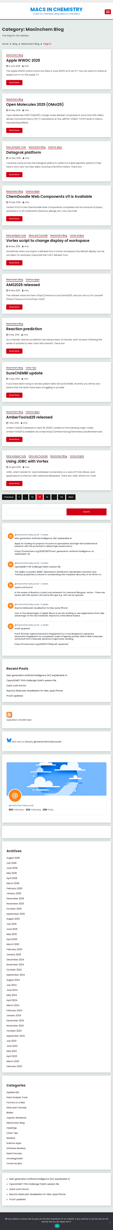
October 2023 (13, 1030)
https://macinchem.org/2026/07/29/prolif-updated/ (41, 644)
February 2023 (14, 1066)
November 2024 (15, 964)
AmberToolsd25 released (29, 417)
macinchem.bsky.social (21, 805)
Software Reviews (16, 1148)
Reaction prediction (24, 328)
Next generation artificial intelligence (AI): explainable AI (36, 675)
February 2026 (14, 888)
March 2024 (12, 1005)
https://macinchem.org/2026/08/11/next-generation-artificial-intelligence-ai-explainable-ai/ (54, 552)
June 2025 (12, 929)
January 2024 (13, 1015)
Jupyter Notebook (16, 1117)
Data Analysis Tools (16, 147)
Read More (14, 82)
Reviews (10, 1138)
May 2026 (11, 873)
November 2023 (15, 1025)
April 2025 (11, 939)
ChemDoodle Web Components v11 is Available (49, 196)
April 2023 (11, 1056)
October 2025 (14, 908)
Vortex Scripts (77, 235)
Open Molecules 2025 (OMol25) (35, 104)
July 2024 (11, 985)
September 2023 (15, 1035)
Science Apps (55, 147)
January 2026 (13, 893)
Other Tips (31, 367)
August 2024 (13, 980)
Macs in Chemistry (56, 9)
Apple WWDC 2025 (23, 60)
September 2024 (15, 974)
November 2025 (15, 903)
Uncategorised (14, 1158)
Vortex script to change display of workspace (47, 240)
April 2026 (11, 878)
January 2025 (13, 954)
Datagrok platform (23, 152)
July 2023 (11, 1040)
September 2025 (15, 913)
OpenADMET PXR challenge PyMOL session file (31, 680)
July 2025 (11, 924)
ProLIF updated (14, 695)
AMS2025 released (23, 284)
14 (47, 497)
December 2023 (15, 1020)
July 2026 (11, 863)
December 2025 (15, 898)
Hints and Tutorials (38, 235)
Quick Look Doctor (16, 685)
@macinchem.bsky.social (47, 741)
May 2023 (11, 1051)
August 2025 (13, 918)
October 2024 (14, 969)
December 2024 (15, 959)
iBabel (9, 1112)
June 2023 (11, 1046)
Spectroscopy (14, 1153)
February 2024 (14, 1010)
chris (26, 66)
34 (61, 497)
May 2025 (11, 934)
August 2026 (13, 857)
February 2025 (14, 949)
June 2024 (12, 990)
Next (70, 497)
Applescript (12, 1092)
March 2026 (12, 883)
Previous (8, 497)
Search (86, 511)
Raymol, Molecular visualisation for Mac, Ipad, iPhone (34, 690)
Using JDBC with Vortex (27, 461)
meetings (11, 1128)
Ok (57, 1226)
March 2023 (12, 1061)
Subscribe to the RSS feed (18, 720)
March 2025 (12, 944)
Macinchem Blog (14, 54)
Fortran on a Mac (15, 1102)
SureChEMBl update (24, 373)
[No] (109, 1222)
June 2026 (12, 868)
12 (32, 497)
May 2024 (11, 995)
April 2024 (11, 1000)
